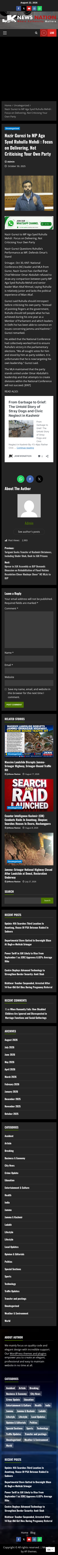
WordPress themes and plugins (28, 1353)
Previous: (28, 552)
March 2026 (11, 1077)
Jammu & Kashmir (13, 1217)
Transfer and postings (15, 1298)
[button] (5, 33)
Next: (28, 570)
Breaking (9, 1151)
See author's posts (29, 531)
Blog (32, 1532)
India (7, 1202)
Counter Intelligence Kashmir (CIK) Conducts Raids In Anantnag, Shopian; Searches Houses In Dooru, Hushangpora (28, 820)
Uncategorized (12, 128)
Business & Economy (15, 1158)
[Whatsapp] (39, 8)
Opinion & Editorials (14, 1254)
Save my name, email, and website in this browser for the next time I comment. (29, 693)
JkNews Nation (14, 774)
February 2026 (12, 1084)
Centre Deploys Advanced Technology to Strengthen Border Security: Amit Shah (25, 972)
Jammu (8, 1210)
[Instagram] (34, 8)
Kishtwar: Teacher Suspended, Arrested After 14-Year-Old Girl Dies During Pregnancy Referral (28, 985)
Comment (11, 608)
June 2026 (10, 1054)
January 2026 (11, 1091)
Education (9, 1180)
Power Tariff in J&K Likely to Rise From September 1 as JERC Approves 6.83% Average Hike (28, 957)
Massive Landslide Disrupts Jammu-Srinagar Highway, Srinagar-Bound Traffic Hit (28, 766)
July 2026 (9, 1047)
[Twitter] (23, 8)
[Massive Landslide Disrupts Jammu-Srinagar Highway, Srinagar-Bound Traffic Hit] (29, 741)
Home (24, 1532)
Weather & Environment (16, 1313)
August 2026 (11, 1040)
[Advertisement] (29, 67)
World (7, 1321)
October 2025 (11, 1114)
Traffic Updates (12, 1291)
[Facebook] (18, 8)
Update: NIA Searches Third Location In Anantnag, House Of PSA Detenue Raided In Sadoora (26, 927)
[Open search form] (36, 33)
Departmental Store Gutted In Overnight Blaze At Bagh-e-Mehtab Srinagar (28, 942)
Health (8, 1195)
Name (9, 652)
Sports (8, 1276)
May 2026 (9, 1062)
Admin (11, 161)
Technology (10, 1284)
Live (52, 33)
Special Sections (13, 1269)
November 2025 (13, 1106)
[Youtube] (29, 8)
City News (10, 1165)
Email (9, 665)
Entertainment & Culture (17, 1188)
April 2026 (10, 1069)
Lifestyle (9, 1232)
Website (9, 677)
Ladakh (8, 1224)
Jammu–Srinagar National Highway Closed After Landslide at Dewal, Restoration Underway (28, 873)
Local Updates (12, 1247)
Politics (8, 1261)
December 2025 (13, 1099)
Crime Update (11, 1173)
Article (8, 1143)
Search (9, 891)
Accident (9, 1136)
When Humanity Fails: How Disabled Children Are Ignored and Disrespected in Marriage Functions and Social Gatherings (26, 1013)
